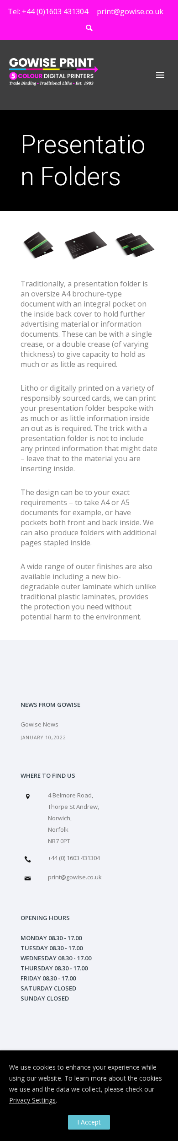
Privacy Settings (32, 1100)
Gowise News (39, 724)
